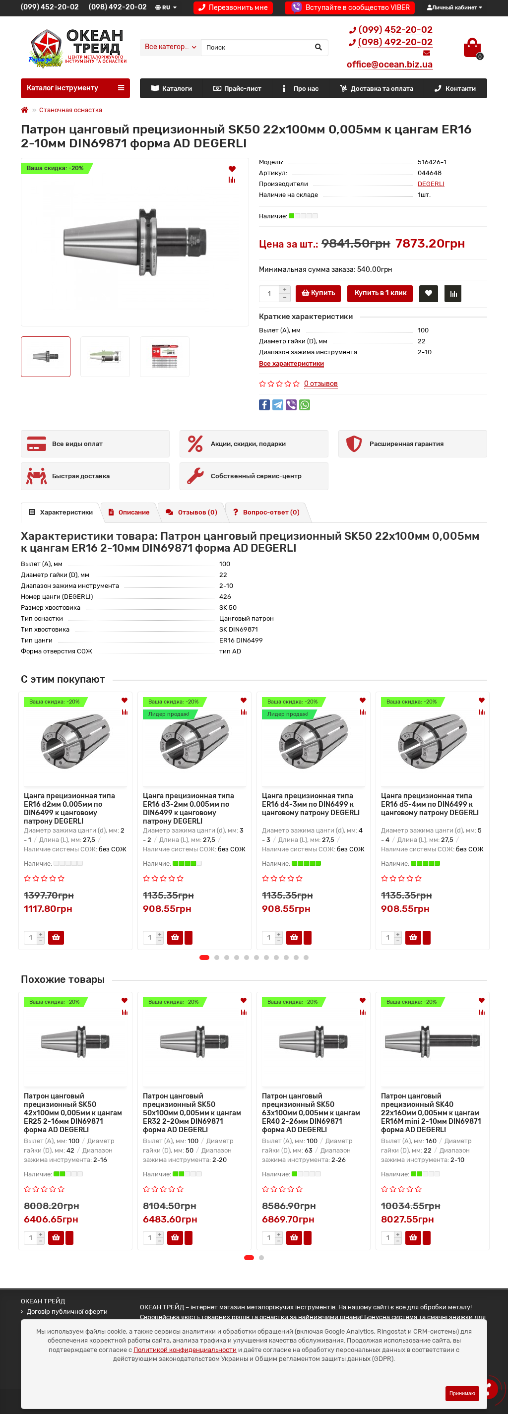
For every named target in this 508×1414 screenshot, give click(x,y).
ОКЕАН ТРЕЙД (43, 1301)
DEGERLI (431, 184)
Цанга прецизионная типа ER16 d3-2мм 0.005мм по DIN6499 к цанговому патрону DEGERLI (188, 808)
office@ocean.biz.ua (390, 64)
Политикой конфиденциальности (185, 1349)
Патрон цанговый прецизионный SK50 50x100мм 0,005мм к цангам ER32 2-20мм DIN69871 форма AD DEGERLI (192, 1113)
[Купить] (56, 1238)
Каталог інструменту (62, 88)
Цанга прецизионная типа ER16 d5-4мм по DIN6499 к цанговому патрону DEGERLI (430, 804)
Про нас (306, 88)
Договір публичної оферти (67, 1311)
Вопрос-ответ (271, 512)
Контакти (460, 88)
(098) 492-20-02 (118, 7)
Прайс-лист (242, 88)
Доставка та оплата (382, 88)
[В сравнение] (232, 180)
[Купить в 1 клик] (188, 938)
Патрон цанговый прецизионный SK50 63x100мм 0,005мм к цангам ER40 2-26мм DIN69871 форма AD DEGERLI (311, 1113)
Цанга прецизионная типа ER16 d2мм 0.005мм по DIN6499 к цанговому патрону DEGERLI (69, 808)
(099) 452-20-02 (50, 7)
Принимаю (462, 1393)
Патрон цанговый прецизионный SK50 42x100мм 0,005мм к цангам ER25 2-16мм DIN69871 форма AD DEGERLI (73, 1113)
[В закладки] (232, 169)
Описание (134, 512)
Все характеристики (291, 363)
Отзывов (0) (197, 512)
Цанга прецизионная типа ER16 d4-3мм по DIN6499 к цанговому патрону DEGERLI (311, 804)
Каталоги (177, 88)
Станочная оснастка (70, 110)
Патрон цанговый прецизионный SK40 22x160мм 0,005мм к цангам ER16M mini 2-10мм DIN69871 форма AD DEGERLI (431, 1113)
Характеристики (66, 512)
